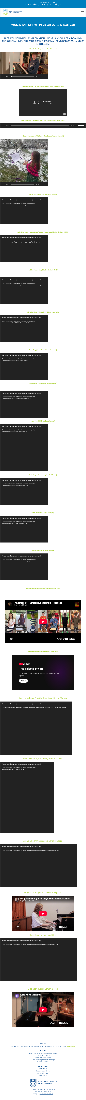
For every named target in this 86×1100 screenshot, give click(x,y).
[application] (24, 65)
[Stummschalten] (41, 76)
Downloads (43, 1075)
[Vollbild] (45, 76)
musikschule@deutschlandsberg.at (50, 5)
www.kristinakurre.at (46, 1094)
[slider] (22, 76)
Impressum (43, 1069)
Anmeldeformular (43, 1073)
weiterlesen (71, 1046)
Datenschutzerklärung (43, 1071)
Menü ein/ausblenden (82, 12)
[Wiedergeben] (3, 76)
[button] (24, 65)
